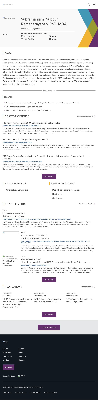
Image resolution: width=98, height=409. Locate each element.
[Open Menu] (94, 4)
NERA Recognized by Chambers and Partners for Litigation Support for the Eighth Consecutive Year (17, 303)
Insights (6, 360)
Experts (5, 349)
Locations (22, 356)
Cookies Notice (35, 392)
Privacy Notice (21, 392)
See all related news (87, 287)
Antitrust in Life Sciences (14, 216)
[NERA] (8, 4)
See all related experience (85, 116)
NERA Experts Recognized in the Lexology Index (79, 300)
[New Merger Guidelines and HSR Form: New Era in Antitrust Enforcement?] (11, 263)
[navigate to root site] (5, 342)
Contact (22, 360)
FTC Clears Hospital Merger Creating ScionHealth (26, 139)
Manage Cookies (50, 392)
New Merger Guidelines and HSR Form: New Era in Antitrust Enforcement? (55, 262)
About (21, 352)
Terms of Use (7, 392)
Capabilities (7, 356)
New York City (29, 39)
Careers (21, 349)
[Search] (88, 4)
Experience (7, 352)
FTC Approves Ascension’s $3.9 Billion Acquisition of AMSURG (31, 122)
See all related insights (86, 204)
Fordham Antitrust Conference (35, 238)
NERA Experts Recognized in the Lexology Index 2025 (47, 300)
